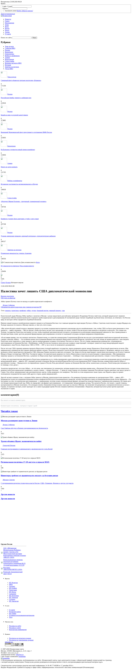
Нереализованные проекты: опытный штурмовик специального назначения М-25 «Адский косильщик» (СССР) (14, 562)
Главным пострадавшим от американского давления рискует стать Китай (26, 449)
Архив (7, 32)
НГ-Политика (14, 596)
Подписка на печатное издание (20, 638)
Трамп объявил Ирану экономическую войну (21, 441)
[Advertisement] (13, 522)
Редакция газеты (15, 612)
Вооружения (9, 59)
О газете (8, 34)
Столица (12, 599)
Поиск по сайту (6, 37)
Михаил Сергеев (8, 480)
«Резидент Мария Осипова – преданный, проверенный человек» (24, 201)
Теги (10, 617)
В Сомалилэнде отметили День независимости (17, 266)
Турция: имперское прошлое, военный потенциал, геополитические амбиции (28, 236)
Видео (7, 28)
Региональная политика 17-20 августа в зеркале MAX (25, 462)
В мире (8, 282)
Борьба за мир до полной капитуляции (14, 115)
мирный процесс (55, 310)
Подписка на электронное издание (21, 640)
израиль (8, 310)
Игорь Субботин (21, 306)
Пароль (5, 8)
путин (34, 310)
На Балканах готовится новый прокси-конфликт (18, 149)
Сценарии (12, 594)
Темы (7, 25)
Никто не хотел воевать (9, 167)
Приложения (9, 23)
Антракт (12, 586)
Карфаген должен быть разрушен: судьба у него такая (20, 219)
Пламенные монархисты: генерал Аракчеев (16, 253)
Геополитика (9, 54)
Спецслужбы (9, 61)
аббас (29, 310)
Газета (7, 21)
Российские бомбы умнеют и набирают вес (16, 98)
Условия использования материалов (21, 615)
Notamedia (22, 656)
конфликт (22, 310)
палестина (15, 310)
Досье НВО (9, 69)
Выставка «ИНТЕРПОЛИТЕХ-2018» (12, 568)
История (8, 65)
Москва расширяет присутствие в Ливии (19, 420)
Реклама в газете (15, 628)
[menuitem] (68, 19)
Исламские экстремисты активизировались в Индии (19, 184)
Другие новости (8, 494)
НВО (11, 584)
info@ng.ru (20, 654)
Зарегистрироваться (8, 14)
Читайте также (9, 411)
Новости (8, 19)
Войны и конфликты (12, 56)
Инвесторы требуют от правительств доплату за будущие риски (29, 475)
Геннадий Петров (8, 445)
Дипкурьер (13, 590)
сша (63, 310)
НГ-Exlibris (13, 588)
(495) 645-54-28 (13, 653)
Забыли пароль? (27, 11)
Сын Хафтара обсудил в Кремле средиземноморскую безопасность (24, 428)
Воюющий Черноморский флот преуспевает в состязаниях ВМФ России (26, 132)
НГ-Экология (13, 601)
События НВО (10, 48)
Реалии (7, 50)
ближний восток (42, 310)
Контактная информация (18, 629)
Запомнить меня (10, 11)
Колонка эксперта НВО (13, 63)
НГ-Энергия (13, 597)
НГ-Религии (13, 583)
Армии (7, 57)
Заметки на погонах (12, 67)
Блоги (7, 30)
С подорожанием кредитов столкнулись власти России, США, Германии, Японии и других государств (37, 483)
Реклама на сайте (15, 626)
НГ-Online (12, 613)
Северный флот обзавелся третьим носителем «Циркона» (21, 80)
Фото (7, 26)
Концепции (9, 52)
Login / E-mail (7, 6)
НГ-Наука (12, 592)
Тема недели (9, 46)
